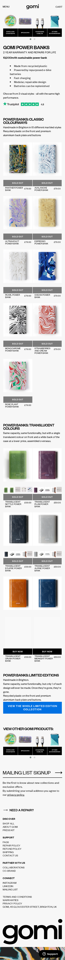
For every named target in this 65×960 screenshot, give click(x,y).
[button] (30, 39)
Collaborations (13, 867)
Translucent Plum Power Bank (42, 504)
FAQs (6, 842)
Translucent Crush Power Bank (12, 658)
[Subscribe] (58, 772)
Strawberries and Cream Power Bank (42, 350)
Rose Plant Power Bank (12, 405)
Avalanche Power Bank (41, 189)
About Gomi (10, 826)
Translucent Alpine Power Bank (42, 568)
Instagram (9, 882)
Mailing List (10, 889)
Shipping (8, 852)
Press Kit (8, 830)
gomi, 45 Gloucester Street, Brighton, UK (30, 906)
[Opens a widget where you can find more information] (50, 954)
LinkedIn (8, 886)
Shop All (8, 823)
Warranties (10, 900)
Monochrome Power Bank (13, 349)
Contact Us (10, 855)
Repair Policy (11, 845)
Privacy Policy (12, 903)
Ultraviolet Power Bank (12, 242)
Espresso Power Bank (41, 242)
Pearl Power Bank (12, 296)
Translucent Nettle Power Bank (13, 504)
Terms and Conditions (17, 896)
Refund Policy (12, 848)
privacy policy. (16, 794)
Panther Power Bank (14, 189)
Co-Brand (9, 870)
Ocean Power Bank (42, 296)
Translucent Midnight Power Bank (43, 658)
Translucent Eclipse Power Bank (13, 568)
